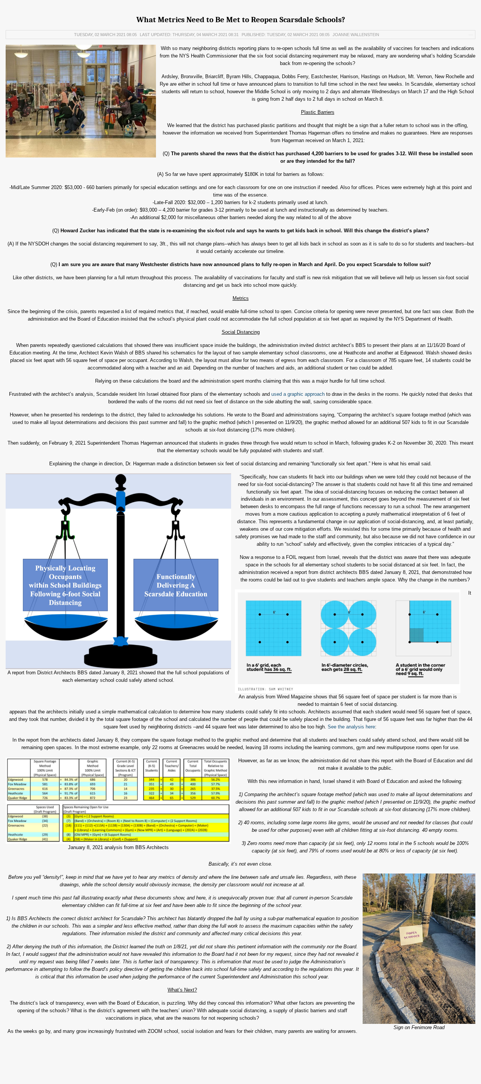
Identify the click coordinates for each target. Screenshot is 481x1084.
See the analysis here (351, 727)
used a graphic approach (298, 394)
